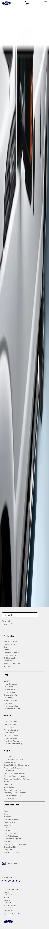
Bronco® (6, 621)
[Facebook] (3, 881)
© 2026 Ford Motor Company (13, 889)
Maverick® (7, 624)
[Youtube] (9, 881)
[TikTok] (20, 881)
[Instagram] (13, 881)
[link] (6, 892)
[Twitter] (6, 881)
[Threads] (17, 881)
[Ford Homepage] (8, 923)
